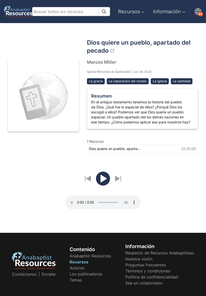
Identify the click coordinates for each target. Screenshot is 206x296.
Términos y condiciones (147, 270)
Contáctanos (24, 274)
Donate (49, 274)
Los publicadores (86, 273)
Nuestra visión (138, 258)
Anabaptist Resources (90, 255)
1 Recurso (95, 141)
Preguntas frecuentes (145, 264)
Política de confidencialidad (151, 276)
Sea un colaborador (144, 282)
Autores (77, 267)
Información (167, 12)
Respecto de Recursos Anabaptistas (159, 252)
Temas (76, 279)
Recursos (129, 12)
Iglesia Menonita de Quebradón (109, 71)
